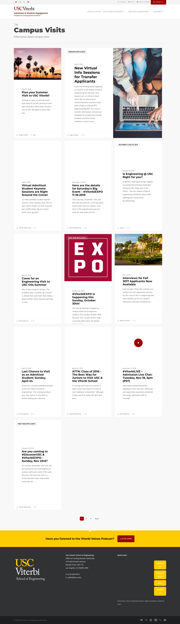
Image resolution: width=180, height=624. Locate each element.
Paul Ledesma (24, 321)
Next (97, 519)
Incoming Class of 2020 (27, 145)
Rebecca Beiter (125, 321)
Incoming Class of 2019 (128, 145)
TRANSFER (160, 591)
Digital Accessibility (150, 601)
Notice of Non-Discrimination (135, 601)
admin (122, 228)
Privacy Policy (121, 601)
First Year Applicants (77, 145)
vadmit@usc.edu (74, 577)
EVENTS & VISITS (160, 574)
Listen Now (126, 539)
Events (20, 52)
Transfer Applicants (76, 52)
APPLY (160, 583)
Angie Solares (23, 135)
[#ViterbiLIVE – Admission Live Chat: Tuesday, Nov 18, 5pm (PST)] (138, 372)
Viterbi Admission (25, 228)
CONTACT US (160, 565)
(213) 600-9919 (73, 574)
